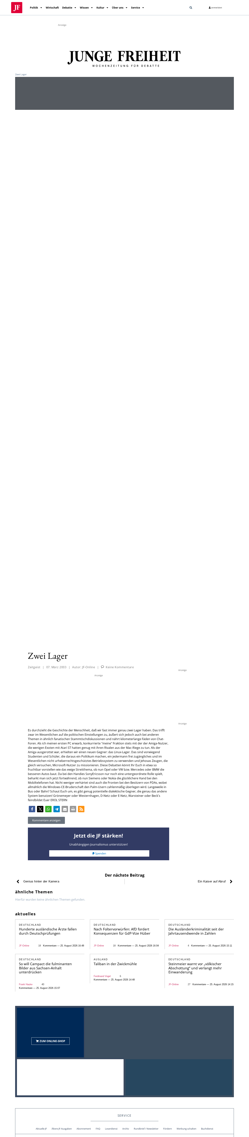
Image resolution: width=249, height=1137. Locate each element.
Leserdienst (111, 1128)
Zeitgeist (34, 667)
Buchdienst (207, 1128)
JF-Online (24, 945)
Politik (34, 7)
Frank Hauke (25, 984)
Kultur (100, 7)
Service (135, 7)
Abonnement (84, 1128)
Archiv (125, 1128)
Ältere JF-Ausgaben (62, 1128)
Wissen (84, 7)
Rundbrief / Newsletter (146, 1128)
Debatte (67, 7)
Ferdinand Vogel (102, 976)
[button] (190, 7)
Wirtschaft (52, 7)
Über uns (117, 7)
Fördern (167, 1128)
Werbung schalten (186, 1128)
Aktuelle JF (41, 1128)
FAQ (98, 1128)
